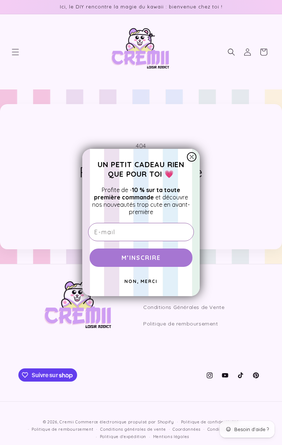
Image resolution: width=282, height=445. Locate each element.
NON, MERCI (141, 281)
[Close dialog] (191, 156)
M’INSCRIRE (141, 257)
